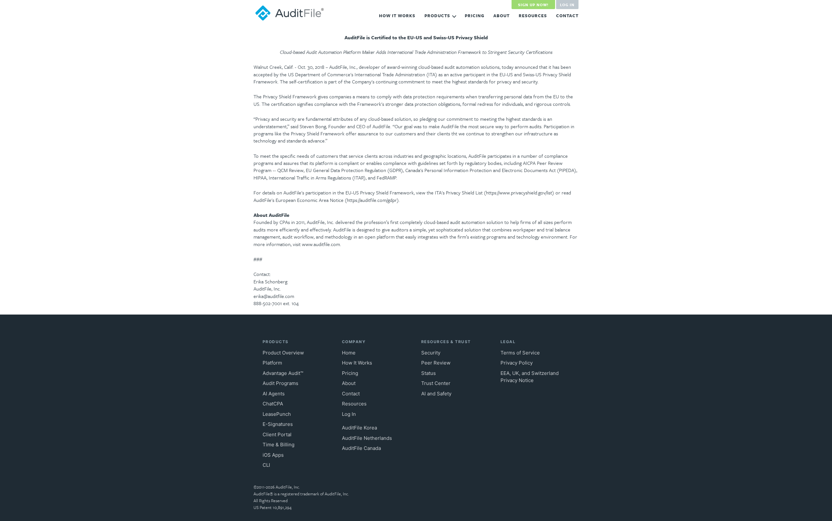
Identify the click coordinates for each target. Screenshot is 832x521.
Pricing (474, 15)
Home (349, 353)
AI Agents (274, 394)
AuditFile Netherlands (367, 438)
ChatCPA (273, 404)
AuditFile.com (290, 13)
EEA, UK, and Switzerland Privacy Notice (529, 377)
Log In (567, 4)
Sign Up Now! (533, 4)
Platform (272, 363)
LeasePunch (277, 414)
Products (437, 15)
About (501, 15)
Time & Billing (278, 444)
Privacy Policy (516, 363)
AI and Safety (436, 394)
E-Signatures (278, 424)
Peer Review (435, 363)
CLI (266, 465)
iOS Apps (273, 455)
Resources (533, 15)
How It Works (397, 15)
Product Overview (283, 353)
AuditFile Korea (359, 428)
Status (428, 373)
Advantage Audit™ (283, 373)
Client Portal (277, 434)
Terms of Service (520, 353)
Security (430, 353)
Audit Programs (280, 383)
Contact (567, 15)
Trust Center (435, 383)
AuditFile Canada (361, 448)
